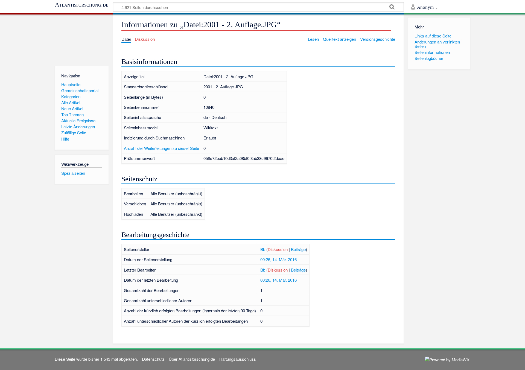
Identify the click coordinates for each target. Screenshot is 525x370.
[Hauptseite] (81, 39)
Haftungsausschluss (237, 359)
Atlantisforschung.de (81, 4)
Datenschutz (153, 359)
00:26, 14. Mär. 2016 (278, 259)
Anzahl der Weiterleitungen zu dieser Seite (161, 148)
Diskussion (278, 249)
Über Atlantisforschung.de (192, 359)
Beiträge (298, 249)
